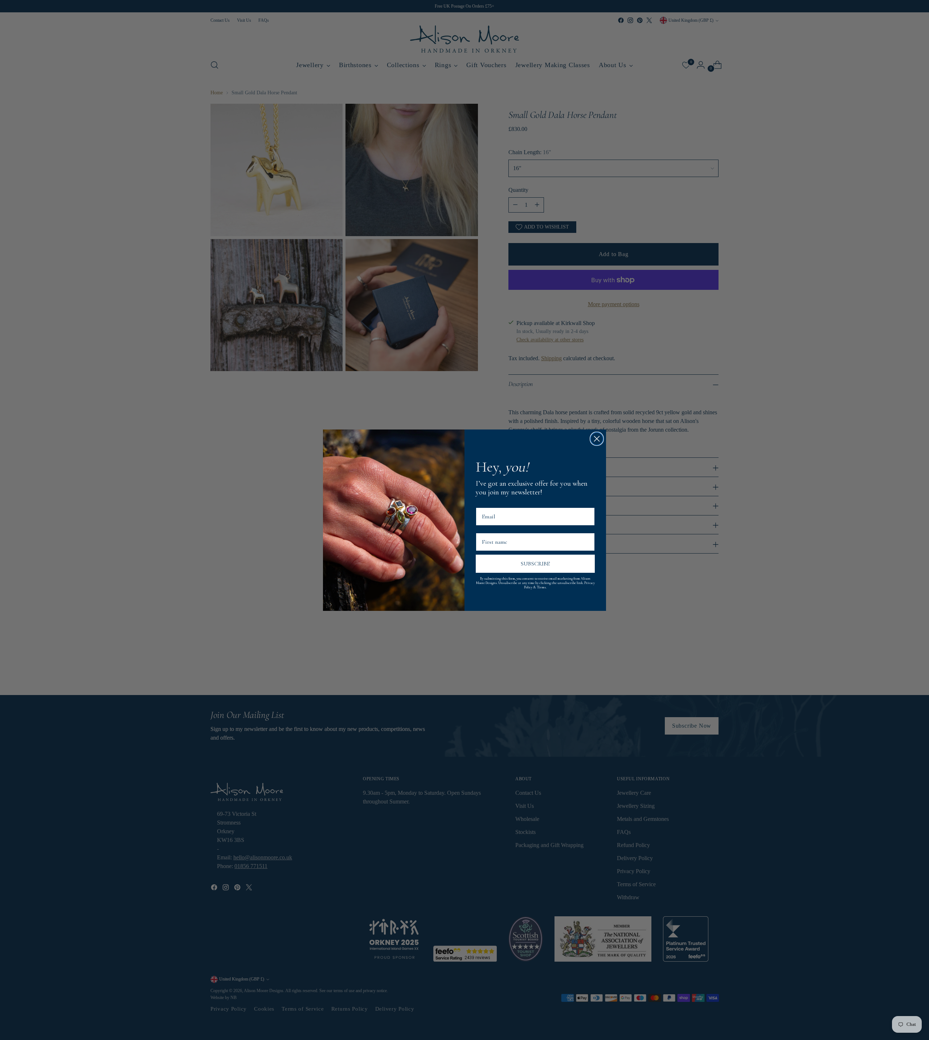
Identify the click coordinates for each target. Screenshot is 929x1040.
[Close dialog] (596, 438)
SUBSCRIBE (535, 563)
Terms (541, 587)
